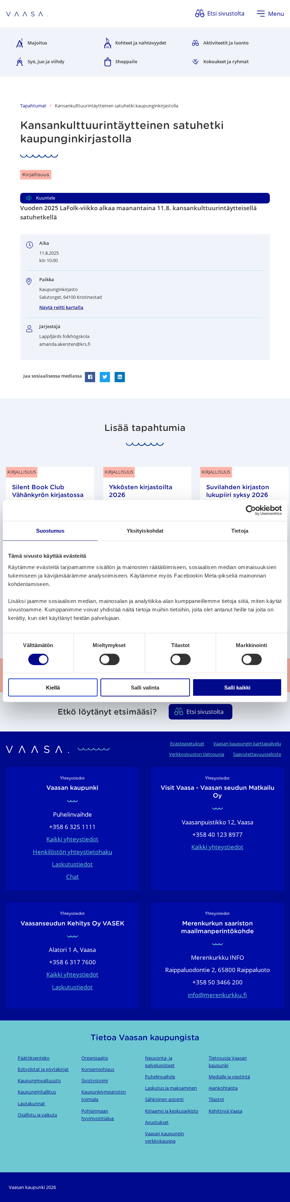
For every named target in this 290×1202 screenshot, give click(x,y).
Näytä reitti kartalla (61, 307)
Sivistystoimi (94, 1080)
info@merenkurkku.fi (217, 995)
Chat (72, 876)
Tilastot (216, 1099)
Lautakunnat (31, 1103)
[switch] (109, 659)
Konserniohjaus (97, 1069)
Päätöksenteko (34, 1058)
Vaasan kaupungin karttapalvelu (247, 743)
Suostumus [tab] (50, 531)
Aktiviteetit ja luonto (226, 43)
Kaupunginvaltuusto (39, 1080)
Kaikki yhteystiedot (72, 839)
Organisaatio (94, 1058)
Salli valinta (145, 688)
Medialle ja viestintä (229, 1076)
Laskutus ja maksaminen (171, 1088)
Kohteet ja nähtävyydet (140, 43)
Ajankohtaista (223, 1088)
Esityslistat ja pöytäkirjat (43, 1069)
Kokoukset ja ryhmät (226, 61)
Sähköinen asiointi (164, 1099)
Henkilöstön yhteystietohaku (72, 852)
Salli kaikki (237, 688)
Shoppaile (126, 61)
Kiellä (53, 688)
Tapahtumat (33, 105)
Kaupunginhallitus (37, 1092)
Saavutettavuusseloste (257, 754)
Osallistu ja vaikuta (37, 1115)
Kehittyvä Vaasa (225, 1111)
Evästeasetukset (187, 743)
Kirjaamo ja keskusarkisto (171, 1111)
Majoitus (37, 43)
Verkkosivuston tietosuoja (196, 754)
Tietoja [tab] (239, 531)
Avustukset (157, 1122)
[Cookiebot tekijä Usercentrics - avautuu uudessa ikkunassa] (251, 510)
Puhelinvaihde (160, 1076)
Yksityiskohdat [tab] (145, 531)
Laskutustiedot (72, 864)
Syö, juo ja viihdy (46, 61)
